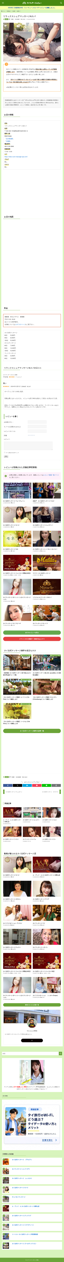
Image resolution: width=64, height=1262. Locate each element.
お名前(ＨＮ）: (8, 422)
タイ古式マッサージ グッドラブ (21, 1216)
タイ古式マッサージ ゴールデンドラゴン (24, 1244)
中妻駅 (12, 19)
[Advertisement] (32, 191)
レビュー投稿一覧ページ (51, 475)
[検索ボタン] (61, 3)
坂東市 (6, 19)
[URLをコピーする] (56, 785)
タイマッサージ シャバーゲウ (21, 1169)
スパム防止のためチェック (12, 452)
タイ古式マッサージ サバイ (20, 1188)
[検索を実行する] (60, 1053)
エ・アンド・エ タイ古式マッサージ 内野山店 (26, 1206)
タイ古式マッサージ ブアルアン (22, 1160)
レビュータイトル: (10, 431)
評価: (5, 435)
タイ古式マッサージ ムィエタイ (22, 1178)
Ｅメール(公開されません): (12, 427)
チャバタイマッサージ (18, 1197)
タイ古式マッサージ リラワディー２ (23, 1225)
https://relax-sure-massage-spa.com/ (16, 157)
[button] (7, 785)
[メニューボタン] (3, 3)
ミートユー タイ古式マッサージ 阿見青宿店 (25, 1234)
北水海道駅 (17, 19)
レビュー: (7, 439)
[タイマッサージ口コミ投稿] (31, 3)
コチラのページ (20, 324)
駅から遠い (23, 19)
